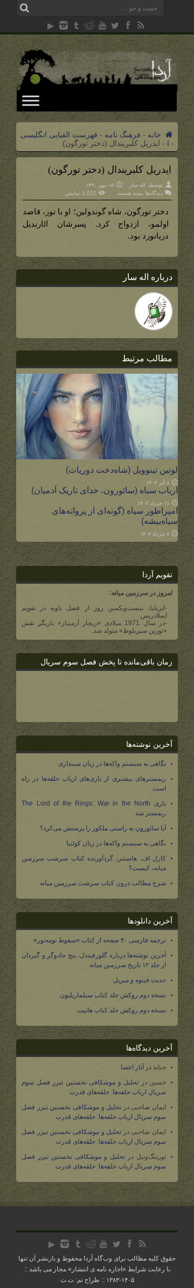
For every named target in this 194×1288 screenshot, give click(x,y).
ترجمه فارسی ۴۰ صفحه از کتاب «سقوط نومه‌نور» (99, 940)
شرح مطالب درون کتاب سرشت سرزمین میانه (103, 883)
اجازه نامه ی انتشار (97, 1269)
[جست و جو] (24, 8)
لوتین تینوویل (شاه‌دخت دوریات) (122, 469)
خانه (155, 134)
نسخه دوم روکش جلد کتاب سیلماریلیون (113, 995)
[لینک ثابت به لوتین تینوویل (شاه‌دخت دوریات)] (97, 456)
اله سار (137, 185)
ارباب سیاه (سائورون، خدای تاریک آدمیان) (104, 490)
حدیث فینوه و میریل (139, 980)
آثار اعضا (132, 1067)
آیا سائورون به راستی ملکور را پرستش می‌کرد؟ (103, 828)
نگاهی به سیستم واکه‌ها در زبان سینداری (112, 763)
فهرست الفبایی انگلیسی (59, 134)
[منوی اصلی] (30, 100)
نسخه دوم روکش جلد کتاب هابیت (121, 1010)
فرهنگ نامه (123, 134)
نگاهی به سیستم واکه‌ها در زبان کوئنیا (116, 843)
